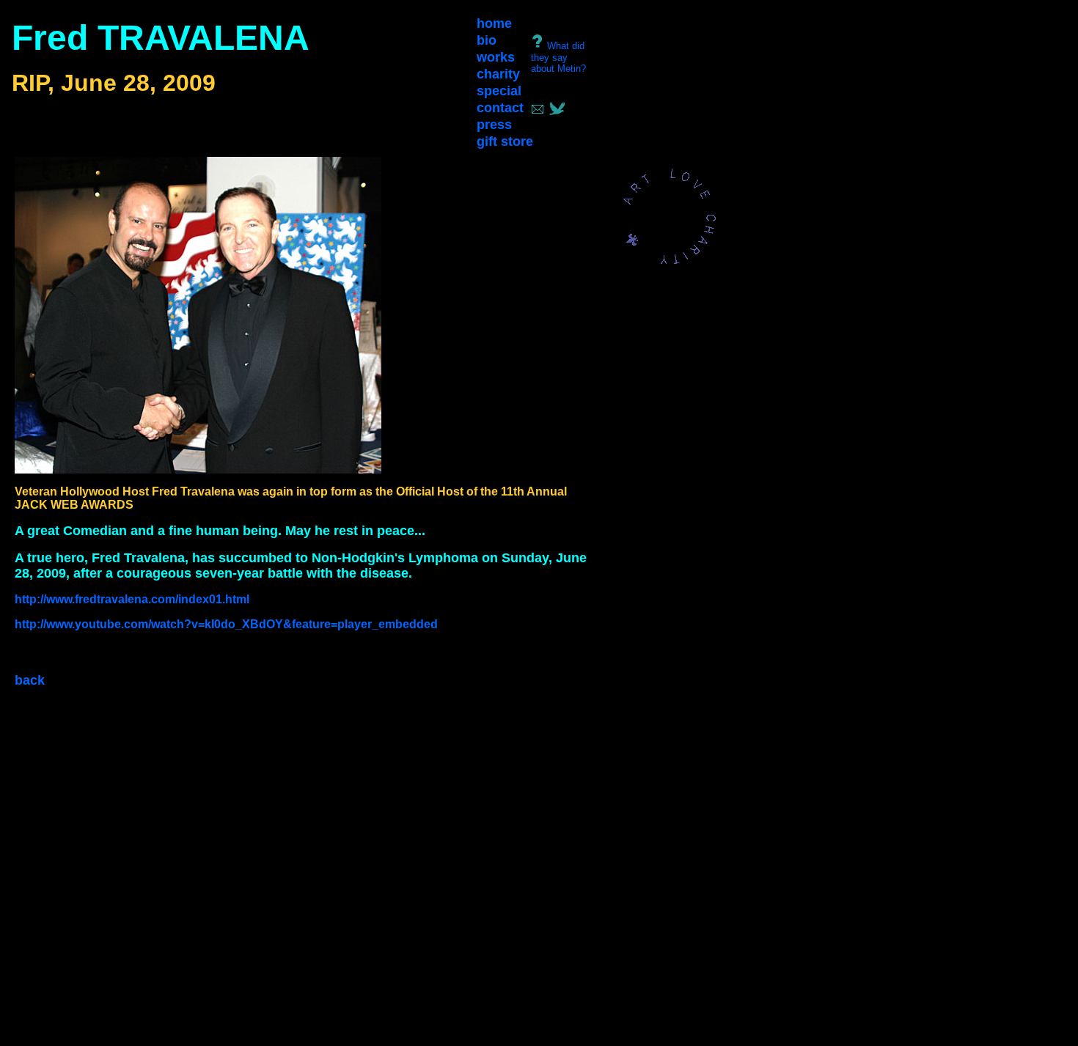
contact (500, 107)
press (494, 124)
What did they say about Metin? (558, 57)
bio (486, 40)
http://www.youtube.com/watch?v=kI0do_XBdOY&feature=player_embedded (226, 624)
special (499, 91)
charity (498, 74)
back (30, 680)
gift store (505, 141)
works (496, 57)
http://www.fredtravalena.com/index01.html (132, 599)
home (494, 23)
